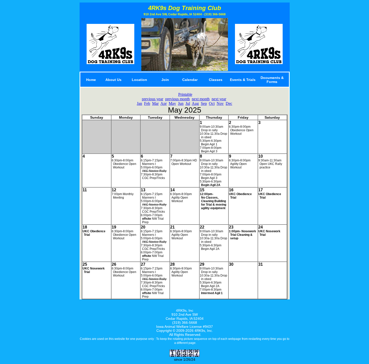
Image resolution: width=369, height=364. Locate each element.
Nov (220, 103)
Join (165, 80)
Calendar (190, 80)
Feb (147, 103)
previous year (152, 99)
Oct (212, 103)
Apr (163, 103)
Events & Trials (243, 80)
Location (139, 80)
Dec (229, 103)
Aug (195, 103)
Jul (188, 103)
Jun (180, 103)
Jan (139, 103)
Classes (215, 80)
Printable (185, 94)
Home (91, 80)
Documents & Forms (272, 80)
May (172, 103)
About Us (113, 80)
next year (219, 99)
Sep (204, 103)
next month (201, 99)
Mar (155, 103)
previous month (177, 99)
